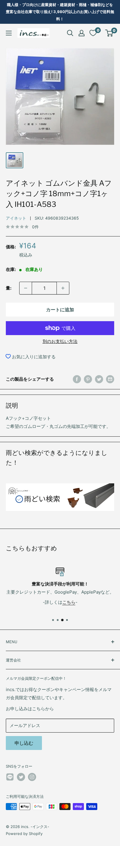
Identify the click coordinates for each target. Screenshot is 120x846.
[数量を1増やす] (63, 288)
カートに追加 (60, 309)
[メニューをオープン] (9, 33)
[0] (109, 33)
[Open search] (70, 33)
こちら (68, 602)
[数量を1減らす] (26, 288)
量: (8, 288)
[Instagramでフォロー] (32, 777)
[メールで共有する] (110, 379)
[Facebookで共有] (77, 379)
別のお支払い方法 (60, 341)
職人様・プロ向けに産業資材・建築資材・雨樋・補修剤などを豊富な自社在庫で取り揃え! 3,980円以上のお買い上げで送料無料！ (60, 11)
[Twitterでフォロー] (21, 777)
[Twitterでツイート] (99, 379)
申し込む (24, 743)
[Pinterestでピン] (88, 379)
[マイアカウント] (81, 33)
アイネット (16, 218)
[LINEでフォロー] (10, 778)
